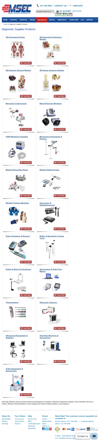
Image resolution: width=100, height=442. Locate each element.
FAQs (30, 421)
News (44, 424)
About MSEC (6, 419)
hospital (13, 20)
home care (73, 20)
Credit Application (34, 424)
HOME (5, 20)
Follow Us (45, 426)
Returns (17, 424)
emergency (62, 20)
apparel (89, 20)
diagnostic (42, 20)
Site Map (5, 424)
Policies (4, 421)
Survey (44, 419)
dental (52, 20)
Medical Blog (46, 421)
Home (6, 24)
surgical (23, 20)
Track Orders (19, 421)
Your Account (19, 419)
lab (82, 20)
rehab (32, 20)
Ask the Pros (32, 419)
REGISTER (77, 11)
